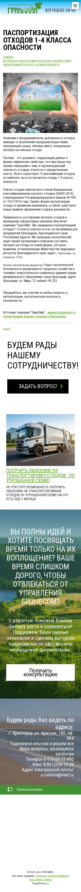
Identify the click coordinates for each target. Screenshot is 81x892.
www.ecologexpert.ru (61, 312)
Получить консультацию (40, 672)
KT (47, 883)
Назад (6, 328)
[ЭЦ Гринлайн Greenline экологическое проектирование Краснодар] (23, 10)
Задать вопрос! (38, 386)
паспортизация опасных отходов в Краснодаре (34, 316)
